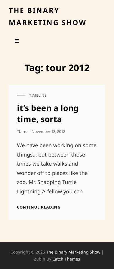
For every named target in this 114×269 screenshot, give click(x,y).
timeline (37, 95)
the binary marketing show (73, 252)
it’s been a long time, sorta (48, 113)
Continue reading (39, 207)
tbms (22, 131)
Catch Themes (66, 259)
